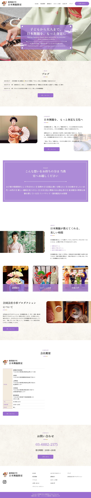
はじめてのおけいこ (55, 473)
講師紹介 (49, 4)
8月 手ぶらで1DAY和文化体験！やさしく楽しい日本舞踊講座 (27, 88)
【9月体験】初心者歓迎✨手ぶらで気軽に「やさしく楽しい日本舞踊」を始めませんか (33, 81)
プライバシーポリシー (38, 486)
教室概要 (42, 4)
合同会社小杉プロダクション (74, 476)
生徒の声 (64, 4)
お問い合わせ (82, 3)
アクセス (34, 480)
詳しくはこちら (45, 95)
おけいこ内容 (57, 4)
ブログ (71, 4)
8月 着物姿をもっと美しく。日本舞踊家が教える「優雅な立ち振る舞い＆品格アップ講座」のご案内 (37, 85)
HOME (36, 4)
